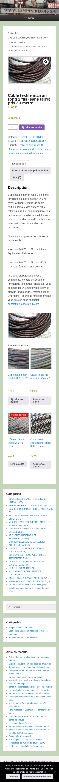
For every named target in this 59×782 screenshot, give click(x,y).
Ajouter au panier (31, 127)
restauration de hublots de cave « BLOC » (28, 743)
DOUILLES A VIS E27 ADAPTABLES (26, 578)
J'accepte (13, 776)
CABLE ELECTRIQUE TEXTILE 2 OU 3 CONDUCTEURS (28, 40)
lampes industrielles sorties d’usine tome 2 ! (29, 726)
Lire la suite (17, 464)
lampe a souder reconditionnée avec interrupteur (30, 687)
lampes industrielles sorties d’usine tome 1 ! (29, 730)
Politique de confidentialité (37, 776)
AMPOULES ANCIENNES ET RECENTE (27, 581)
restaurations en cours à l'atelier (23, 637)
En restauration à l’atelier (20, 723)
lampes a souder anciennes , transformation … (30, 693)
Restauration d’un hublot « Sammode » (26, 746)
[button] (46, 62)
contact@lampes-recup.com (23, 304)
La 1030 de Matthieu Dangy (21, 733)
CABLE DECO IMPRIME (20, 568)
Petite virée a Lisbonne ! (20, 736)
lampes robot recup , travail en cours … (27, 677)
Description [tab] (19, 163)
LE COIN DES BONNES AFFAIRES (25, 585)
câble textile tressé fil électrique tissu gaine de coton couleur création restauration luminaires (29, 149)
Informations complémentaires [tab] (30, 170)
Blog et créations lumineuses (22, 627)
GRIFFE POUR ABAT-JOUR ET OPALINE (28, 505)
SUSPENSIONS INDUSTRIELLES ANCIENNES (31, 509)
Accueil (12, 33)
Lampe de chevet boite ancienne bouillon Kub (29, 690)
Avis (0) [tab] (16, 177)
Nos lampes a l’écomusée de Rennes (26, 739)
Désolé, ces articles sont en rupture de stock (29, 588)
